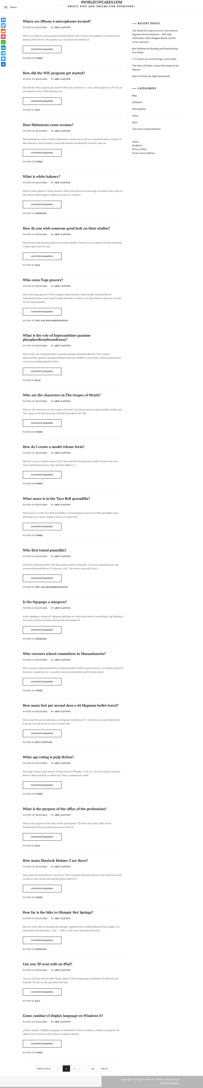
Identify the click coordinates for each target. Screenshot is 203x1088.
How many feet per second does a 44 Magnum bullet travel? (70, 705)
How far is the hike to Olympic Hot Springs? (58, 912)
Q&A (37, 109)
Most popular (43, 742)
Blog (38, 380)
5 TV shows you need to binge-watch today (154, 59)
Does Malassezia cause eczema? (48, 124)
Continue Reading (42, 49)
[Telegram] (3, 53)
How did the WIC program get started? (54, 73)
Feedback (137, 145)
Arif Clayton (63, 27)
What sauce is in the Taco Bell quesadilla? (56, 498)
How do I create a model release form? (53, 446)
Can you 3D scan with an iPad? (47, 964)
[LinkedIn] (3, 47)
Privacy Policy (139, 149)
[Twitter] (3, 25)
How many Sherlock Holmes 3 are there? (55, 860)
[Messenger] (3, 59)
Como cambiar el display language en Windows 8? (63, 1015)
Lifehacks (41, 213)
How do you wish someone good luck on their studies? (66, 228)
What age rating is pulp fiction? (48, 757)
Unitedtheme (170, 1083)
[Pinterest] (3, 36)
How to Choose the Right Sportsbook (151, 76)
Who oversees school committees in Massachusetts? (64, 653)
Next (104, 1068)
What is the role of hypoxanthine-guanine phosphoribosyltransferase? (57, 337)
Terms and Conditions (143, 153)
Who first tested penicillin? (44, 550)
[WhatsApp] (3, 42)
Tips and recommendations (51, 320)
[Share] (3, 64)
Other (39, 58)
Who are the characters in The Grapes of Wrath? (62, 395)
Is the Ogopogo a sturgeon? (45, 602)
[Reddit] (3, 31)
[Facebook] (3, 20)
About (135, 141)
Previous (44, 1068)
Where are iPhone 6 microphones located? (57, 21)
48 (92, 1068)
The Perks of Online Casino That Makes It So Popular (155, 67)
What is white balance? (41, 176)
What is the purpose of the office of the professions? (64, 809)
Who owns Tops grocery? (43, 280)
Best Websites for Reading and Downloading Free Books (155, 50)
